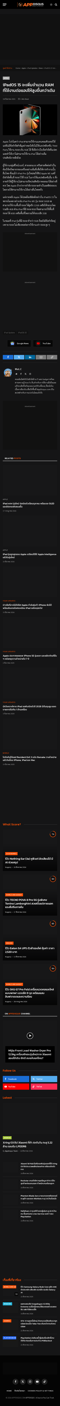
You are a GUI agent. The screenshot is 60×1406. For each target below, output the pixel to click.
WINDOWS (7, 1304)
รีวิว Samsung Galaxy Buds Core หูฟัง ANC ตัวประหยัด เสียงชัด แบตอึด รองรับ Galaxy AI (39, 1289)
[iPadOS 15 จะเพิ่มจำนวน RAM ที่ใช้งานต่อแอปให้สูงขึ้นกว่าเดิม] (30, 119)
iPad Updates (32, 68)
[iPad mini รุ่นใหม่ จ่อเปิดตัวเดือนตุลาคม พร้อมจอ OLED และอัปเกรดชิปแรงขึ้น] (30, 480)
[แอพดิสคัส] (30, 4)
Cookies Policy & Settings (40, 1391)
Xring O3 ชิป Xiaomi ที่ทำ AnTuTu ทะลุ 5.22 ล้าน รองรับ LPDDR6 (27, 1144)
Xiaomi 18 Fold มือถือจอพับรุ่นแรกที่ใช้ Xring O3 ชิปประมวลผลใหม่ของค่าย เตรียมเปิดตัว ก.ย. (39, 1166)
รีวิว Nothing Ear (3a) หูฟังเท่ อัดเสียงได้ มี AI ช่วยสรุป (29, 860)
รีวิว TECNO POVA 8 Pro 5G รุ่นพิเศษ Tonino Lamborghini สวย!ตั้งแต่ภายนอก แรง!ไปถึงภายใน (29, 903)
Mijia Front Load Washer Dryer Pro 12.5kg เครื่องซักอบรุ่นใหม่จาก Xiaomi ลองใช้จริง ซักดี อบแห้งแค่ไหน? (29, 1054)
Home (18, 68)
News (41, 68)
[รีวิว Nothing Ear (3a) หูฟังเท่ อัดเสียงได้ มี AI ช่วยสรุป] (30, 850)
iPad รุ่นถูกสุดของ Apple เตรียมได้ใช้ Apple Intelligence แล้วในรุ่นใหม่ (29, 556)
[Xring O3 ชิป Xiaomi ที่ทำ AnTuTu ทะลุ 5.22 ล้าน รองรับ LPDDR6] (30, 1118)
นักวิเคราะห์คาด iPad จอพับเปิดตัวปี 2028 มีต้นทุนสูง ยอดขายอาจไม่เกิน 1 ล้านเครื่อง (29, 708)
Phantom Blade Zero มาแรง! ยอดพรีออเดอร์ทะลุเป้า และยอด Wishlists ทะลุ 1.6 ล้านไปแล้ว (39, 1197)
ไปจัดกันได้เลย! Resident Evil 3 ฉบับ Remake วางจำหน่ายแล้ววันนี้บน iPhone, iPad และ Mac (30, 758)
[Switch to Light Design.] (51, 4)
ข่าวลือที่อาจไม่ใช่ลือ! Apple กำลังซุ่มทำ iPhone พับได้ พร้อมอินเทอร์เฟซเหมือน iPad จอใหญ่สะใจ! (27, 606)
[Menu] (4, 4)
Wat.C (18, 369)
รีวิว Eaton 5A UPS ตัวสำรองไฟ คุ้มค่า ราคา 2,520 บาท (29, 950)
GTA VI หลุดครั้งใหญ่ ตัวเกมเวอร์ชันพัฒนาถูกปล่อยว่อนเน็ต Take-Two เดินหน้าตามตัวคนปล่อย (39, 1323)
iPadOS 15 (22, 332)
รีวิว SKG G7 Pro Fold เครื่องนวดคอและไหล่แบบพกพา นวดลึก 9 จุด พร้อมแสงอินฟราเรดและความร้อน (29, 993)
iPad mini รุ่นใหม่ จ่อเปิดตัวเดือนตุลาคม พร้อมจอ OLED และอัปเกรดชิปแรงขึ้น (28, 505)
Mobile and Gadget (12, 1287)
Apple (24, 68)
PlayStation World (12, 1338)
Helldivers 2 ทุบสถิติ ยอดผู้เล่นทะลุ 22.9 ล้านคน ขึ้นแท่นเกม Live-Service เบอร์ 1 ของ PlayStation (39, 1214)
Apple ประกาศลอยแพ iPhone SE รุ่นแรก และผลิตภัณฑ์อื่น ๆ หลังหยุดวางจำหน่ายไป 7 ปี (30, 657)
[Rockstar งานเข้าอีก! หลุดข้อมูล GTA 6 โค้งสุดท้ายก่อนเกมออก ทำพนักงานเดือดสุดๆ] (10, 1184)
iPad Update (9, 332)
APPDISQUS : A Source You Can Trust (40, 1397)
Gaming (7, 1321)
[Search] (55, 4)
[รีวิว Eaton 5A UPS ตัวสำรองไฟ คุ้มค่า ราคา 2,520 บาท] (30, 939)
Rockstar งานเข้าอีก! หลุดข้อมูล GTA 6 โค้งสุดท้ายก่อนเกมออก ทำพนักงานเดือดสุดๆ (38, 1182)
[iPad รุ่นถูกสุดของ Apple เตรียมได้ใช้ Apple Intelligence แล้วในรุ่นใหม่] (30, 531)
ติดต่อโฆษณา (20, 1391)
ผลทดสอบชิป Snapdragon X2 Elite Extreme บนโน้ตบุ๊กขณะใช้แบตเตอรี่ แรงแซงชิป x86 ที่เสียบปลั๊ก (38, 1306)
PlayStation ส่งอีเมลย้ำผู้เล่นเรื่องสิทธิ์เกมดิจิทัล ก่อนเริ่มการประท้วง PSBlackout (37, 1339)
